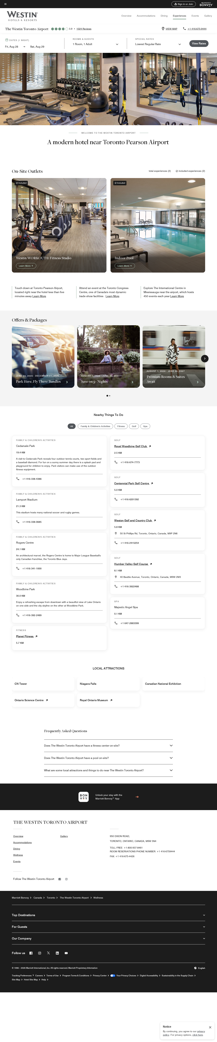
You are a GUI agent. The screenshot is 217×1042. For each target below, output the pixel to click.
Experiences (179, 15)
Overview (126, 15)
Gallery (208, 15)
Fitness (121, 426)
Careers (39, 975)
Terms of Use (52, 975)
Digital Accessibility (149, 975)
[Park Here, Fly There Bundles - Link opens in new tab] (43, 356)
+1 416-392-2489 (32, 615)
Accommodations (146, 15)
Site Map (16, 979)
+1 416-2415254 (129, 543)
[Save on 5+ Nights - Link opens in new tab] (108, 356)
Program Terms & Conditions (75, 975)
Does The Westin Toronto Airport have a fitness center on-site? (82, 745)
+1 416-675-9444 (197, 28)
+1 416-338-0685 (32, 522)
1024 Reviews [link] (83, 28)
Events (195, 15)
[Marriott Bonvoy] (204, 4)
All (71, 426)
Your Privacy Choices (125, 975)
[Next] (205, 358)
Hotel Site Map (31, 979)
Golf (134, 426)
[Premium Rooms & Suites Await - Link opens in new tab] (174, 356)
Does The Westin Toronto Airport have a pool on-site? (76, 758)
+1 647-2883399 (129, 623)
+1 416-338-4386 (32, 479)
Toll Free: (126, 847)
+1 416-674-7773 (130, 462)
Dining (164, 15)
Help (44, 979)
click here (197, 1035)
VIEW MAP (171, 28)
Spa (145, 426)
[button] (183, 4)
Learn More (25, 265)
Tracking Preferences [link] (22, 975)
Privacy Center (100, 975)
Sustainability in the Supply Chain (177, 975)
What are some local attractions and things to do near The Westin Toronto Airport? (94, 770)
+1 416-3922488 (129, 586)
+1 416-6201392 (129, 499)
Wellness (18, 855)
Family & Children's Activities (95, 426)
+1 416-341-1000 (32, 568)
